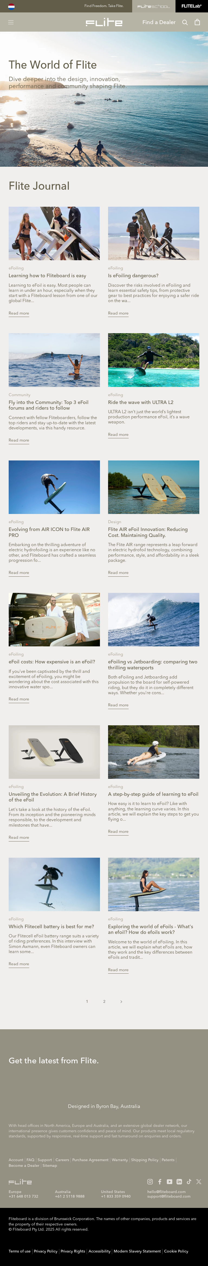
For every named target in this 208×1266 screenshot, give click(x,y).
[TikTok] (189, 1181)
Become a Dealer (24, 1166)
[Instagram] (150, 1181)
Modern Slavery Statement (137, 1251)
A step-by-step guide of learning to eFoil (153, 794)
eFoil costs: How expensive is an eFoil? (52, 662)
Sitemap (50, 1166)
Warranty (120, 1160)
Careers (62, 1160)
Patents (168, 1160)
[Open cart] (197, 22)
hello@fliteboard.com (166, 1192)
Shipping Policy (144, 1160)
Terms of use (20, 1251)
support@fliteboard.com (168, 1196)
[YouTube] (169, 1181)
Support (45, 1160)
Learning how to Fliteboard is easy (47, 275)
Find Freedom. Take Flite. (103, 6)
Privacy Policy (45, 1251)
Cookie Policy (176, 1251)
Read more (19, 314)
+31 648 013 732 (23, 1196)
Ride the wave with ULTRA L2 (141, 402)
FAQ (30, 1160)
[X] (199, 1181)
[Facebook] (159, 1181)
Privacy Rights (73, 1251)
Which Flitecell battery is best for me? (51, 926)
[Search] (185, 22)
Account (16, 1160)
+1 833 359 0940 (116, 1196)
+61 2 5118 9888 (69, 1196)
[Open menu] (11, 22)
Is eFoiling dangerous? (133, 275)
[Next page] (121, 1001)
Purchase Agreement (90, 1160)
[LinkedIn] (179, 1181)
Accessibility (99, 1251)
